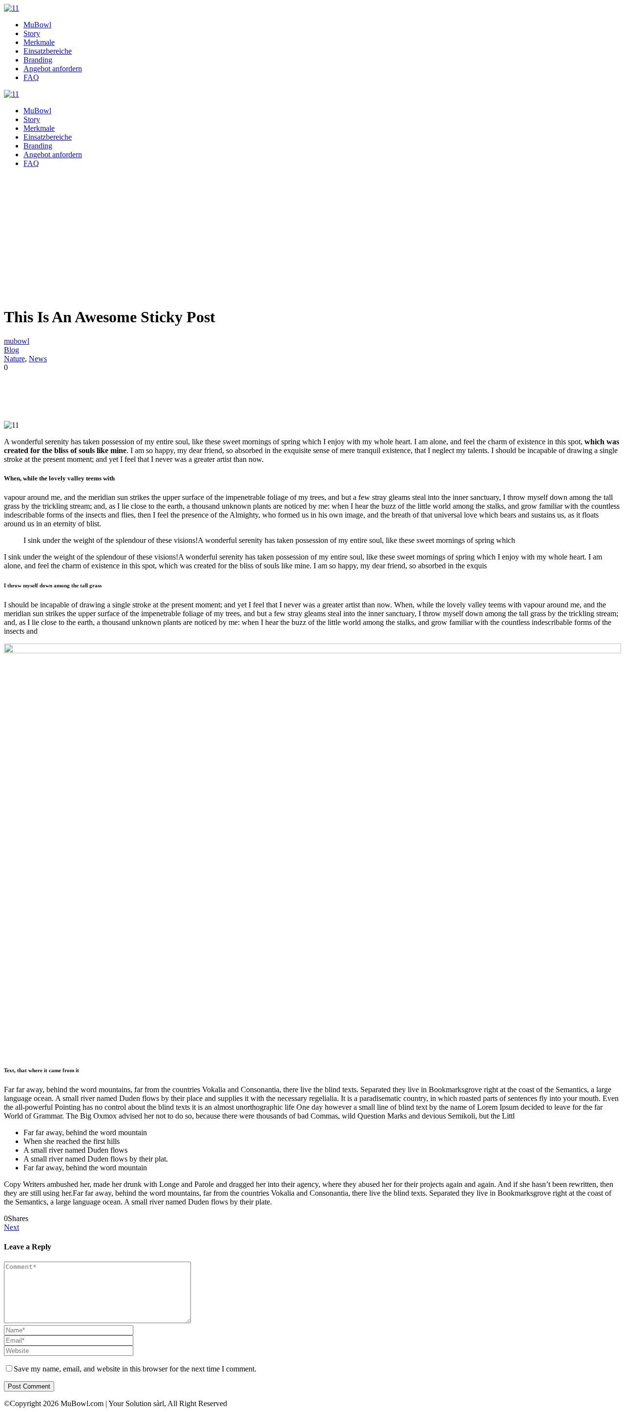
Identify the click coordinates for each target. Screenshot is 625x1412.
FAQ (31, 77)
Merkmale (39, 42)
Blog (11, 350)
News (38, 358)
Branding (37, 60)
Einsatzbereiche (47, 51)
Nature (14, 358)
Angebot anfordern (52, 68)
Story (31, 33)
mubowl (16, 341)
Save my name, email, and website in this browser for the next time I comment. (135, 1369)
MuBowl (37, 25)
